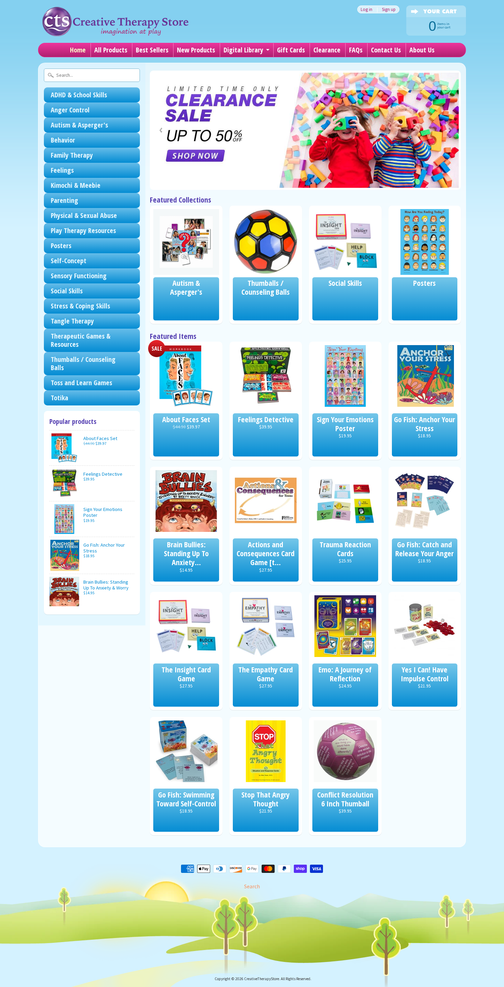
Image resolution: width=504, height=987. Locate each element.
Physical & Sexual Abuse (84, 215)
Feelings (62, 170)
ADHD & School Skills (79, 94)
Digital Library (243, 49)
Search (252, 886)
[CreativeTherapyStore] (115, 23)
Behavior (63, 140)
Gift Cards (291, 49)
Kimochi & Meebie (75, 185)
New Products (196, 49)
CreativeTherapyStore (261, 978)
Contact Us (386, 49)
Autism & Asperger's (79, 125)
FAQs (355, 49)
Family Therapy (72, 155)
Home (78, 49)
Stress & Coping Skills (80, 305)
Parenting (64, 200)
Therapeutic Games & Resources (80, 340)
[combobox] (92, 75)
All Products (110, 49)
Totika (59, 397)
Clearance (326, 49)
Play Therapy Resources (83, 230)
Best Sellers (152, 49)
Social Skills (67, 290)
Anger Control (70, 109)
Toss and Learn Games (81, 382)
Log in (366, 9)
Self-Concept (68, 260)
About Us (421, 49)
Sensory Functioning (79, 275)
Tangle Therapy (72, 321)
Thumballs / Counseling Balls (83, 363)
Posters (61, 245)
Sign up (389, 9)
